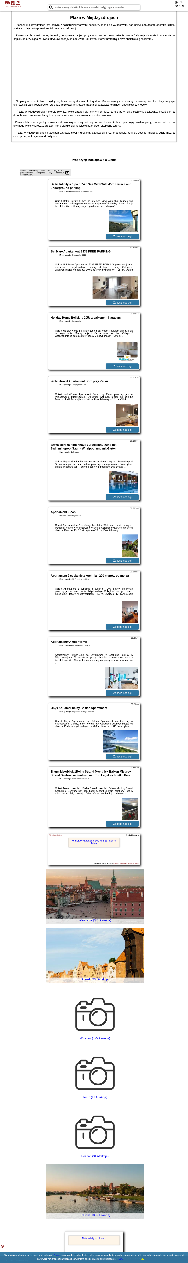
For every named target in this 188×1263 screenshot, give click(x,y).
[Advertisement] (94, 68)
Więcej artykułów (55, 835)
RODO (120, 1259)
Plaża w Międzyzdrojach (94, 1238)
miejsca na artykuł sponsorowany (126, 863)
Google (57, 1255)
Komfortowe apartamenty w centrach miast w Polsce (94, 842)
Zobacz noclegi (122, 236)
